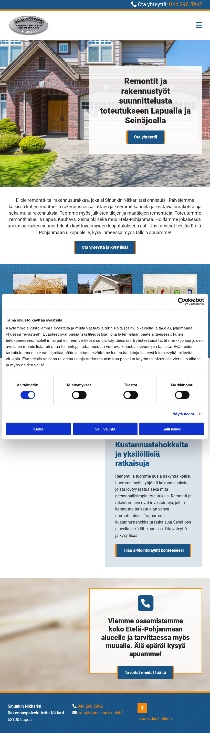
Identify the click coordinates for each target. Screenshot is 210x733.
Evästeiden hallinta (155, 718)
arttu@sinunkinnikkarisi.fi (100, 712)
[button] (145, 137)
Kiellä (38, 429)
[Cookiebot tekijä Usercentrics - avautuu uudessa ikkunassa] (181, 301)
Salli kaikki (171, 429)
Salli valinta (105, 429)
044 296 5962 (185, 4)
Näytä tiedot (183, 413)
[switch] (79, 395)
